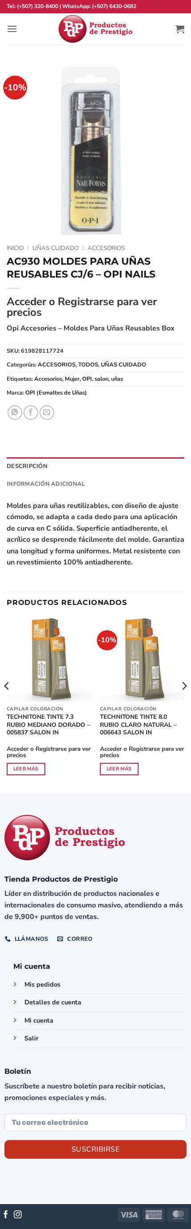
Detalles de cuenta (52, 1002)
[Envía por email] (47, 412)
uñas (117, 379)
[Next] (184, 704)
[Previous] (7, 704)
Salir (31, 1038)
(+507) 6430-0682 (114, 6)
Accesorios (48, 379)
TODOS (88, 365)
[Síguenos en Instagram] (18, 1215)
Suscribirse (95, 1149)
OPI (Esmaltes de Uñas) (56, 393)
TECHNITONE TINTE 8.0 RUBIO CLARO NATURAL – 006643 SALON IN (138, 725)
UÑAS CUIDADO (55, 248)
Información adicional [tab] (46, 484)
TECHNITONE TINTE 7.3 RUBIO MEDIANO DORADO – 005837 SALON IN (48, 725)
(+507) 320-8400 (37, 6)
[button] (12, 29)
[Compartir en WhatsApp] (15, 412)
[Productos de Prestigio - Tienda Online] (95, 29)
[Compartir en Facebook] (31, 412)
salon (101, 379)
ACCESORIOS (106, 248)
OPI (87, 379)
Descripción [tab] (27, 466)
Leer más (26, 769)
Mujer (72, 379)
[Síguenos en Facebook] (6, 1215)
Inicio (15, 248)
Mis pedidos (42, 984)
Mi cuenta (38, 1020)
